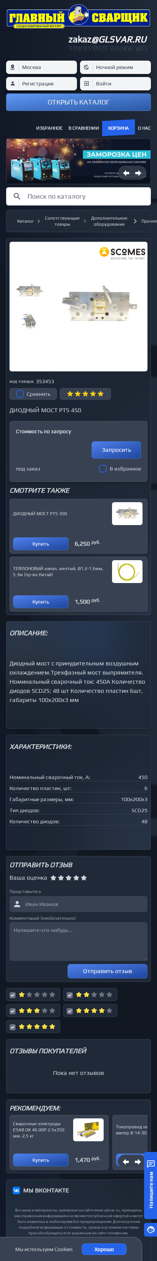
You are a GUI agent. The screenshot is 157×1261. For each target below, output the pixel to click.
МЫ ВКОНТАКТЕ (46, 1190)
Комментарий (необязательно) (43, 918)
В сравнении (84, 128)
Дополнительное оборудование (109, 221)
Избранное (49, 128)
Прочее (149, 221)
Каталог (25, 221)
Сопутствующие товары (62, 221)
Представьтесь (25, 891)
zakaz (107, 39)
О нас (144, 128)
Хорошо (104, 1249)
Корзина (118, 128)
